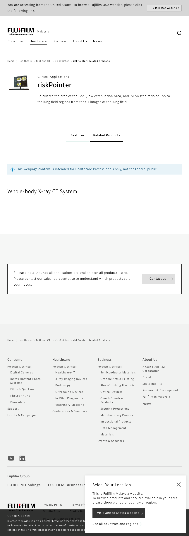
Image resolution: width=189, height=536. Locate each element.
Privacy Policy (53, 505)
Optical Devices (111, 392)
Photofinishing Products (117, 385)
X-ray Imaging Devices (71, 379)
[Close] (179, 484)
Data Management (113, 428)
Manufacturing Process (116, 415)
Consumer (15, 359)
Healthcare (25, 61)
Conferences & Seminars (69, 411)
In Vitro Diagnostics (69, 398)
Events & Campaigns (22, 415)
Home (10, 61)
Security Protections (114, 409)
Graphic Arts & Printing (117, 379)
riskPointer (62, 61)
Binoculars (17, 402)
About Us (149, 359)
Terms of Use (80, 505)
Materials (107, 434)
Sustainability (152, 384)
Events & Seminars (110, 441)
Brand (146, 377)
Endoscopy (63, 385)
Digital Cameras (21, 372)
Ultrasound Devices (69, 392)
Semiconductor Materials (118, 372)
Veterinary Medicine (69, 405)
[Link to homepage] (20, 31)
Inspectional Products (115, 421)
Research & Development (160, 390)
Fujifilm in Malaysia (156, 397)
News (147, 404)
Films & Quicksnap (23, 389)
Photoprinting (20, 396)
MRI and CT (43, 61)
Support (13, 409)
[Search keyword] (179, 33)
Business (104, 359)
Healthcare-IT (65, 372)
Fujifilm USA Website (164, 8)
